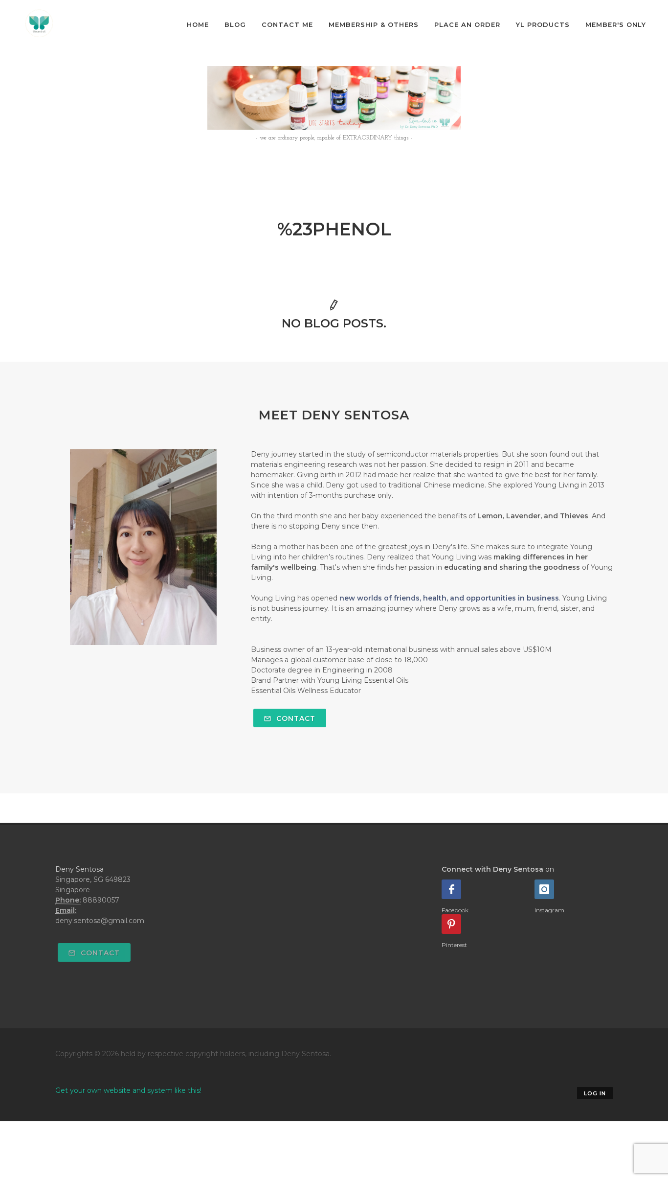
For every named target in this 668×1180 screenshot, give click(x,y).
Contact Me (287, 24)
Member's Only (615, 24)
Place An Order (467, 24)
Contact (294, 718)
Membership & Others (374, 24)
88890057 (101, 900)
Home (198, 24)
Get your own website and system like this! (128, 1090)
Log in (595, 1093)
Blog (235, 24)
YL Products (543, 24)
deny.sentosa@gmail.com (99, 920)
